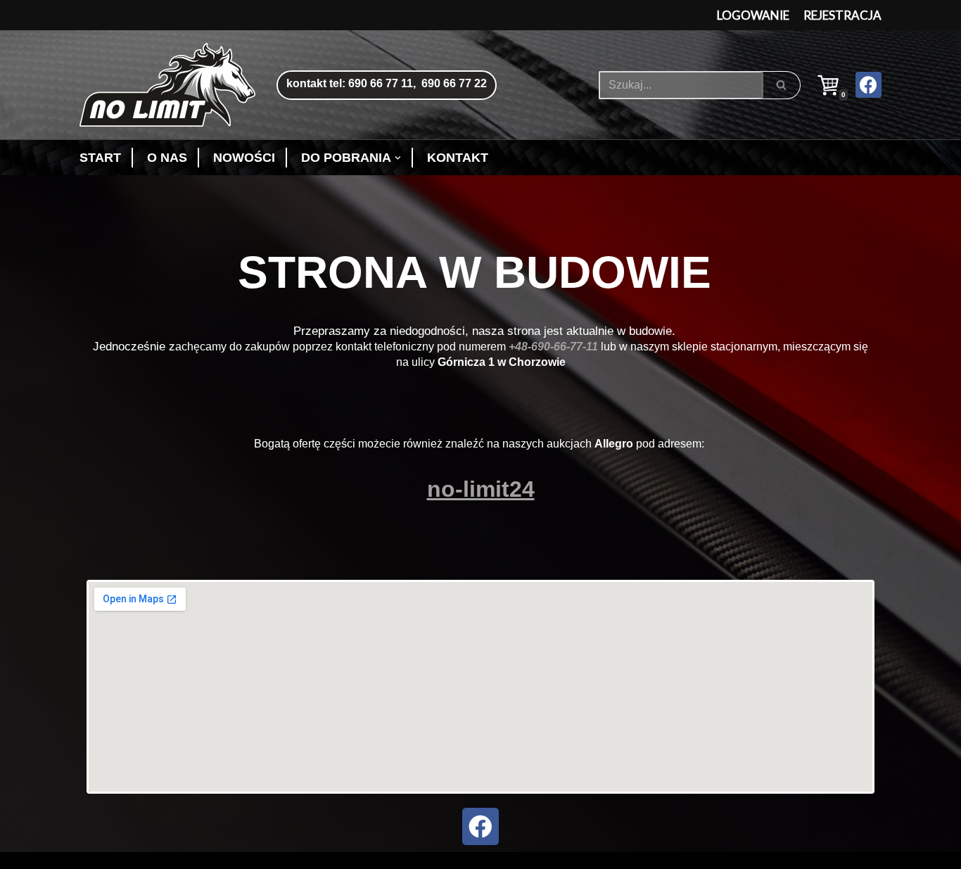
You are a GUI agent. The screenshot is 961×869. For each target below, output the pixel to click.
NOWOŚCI (244, 158)
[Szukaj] (782, 85)
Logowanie (753, 15)
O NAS (167, 158)
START (100, 158)
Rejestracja (842, 15)
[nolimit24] (170, 85)
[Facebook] (868, 85)
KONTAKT (457, 158)
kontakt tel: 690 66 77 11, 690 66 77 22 (386, 83)
